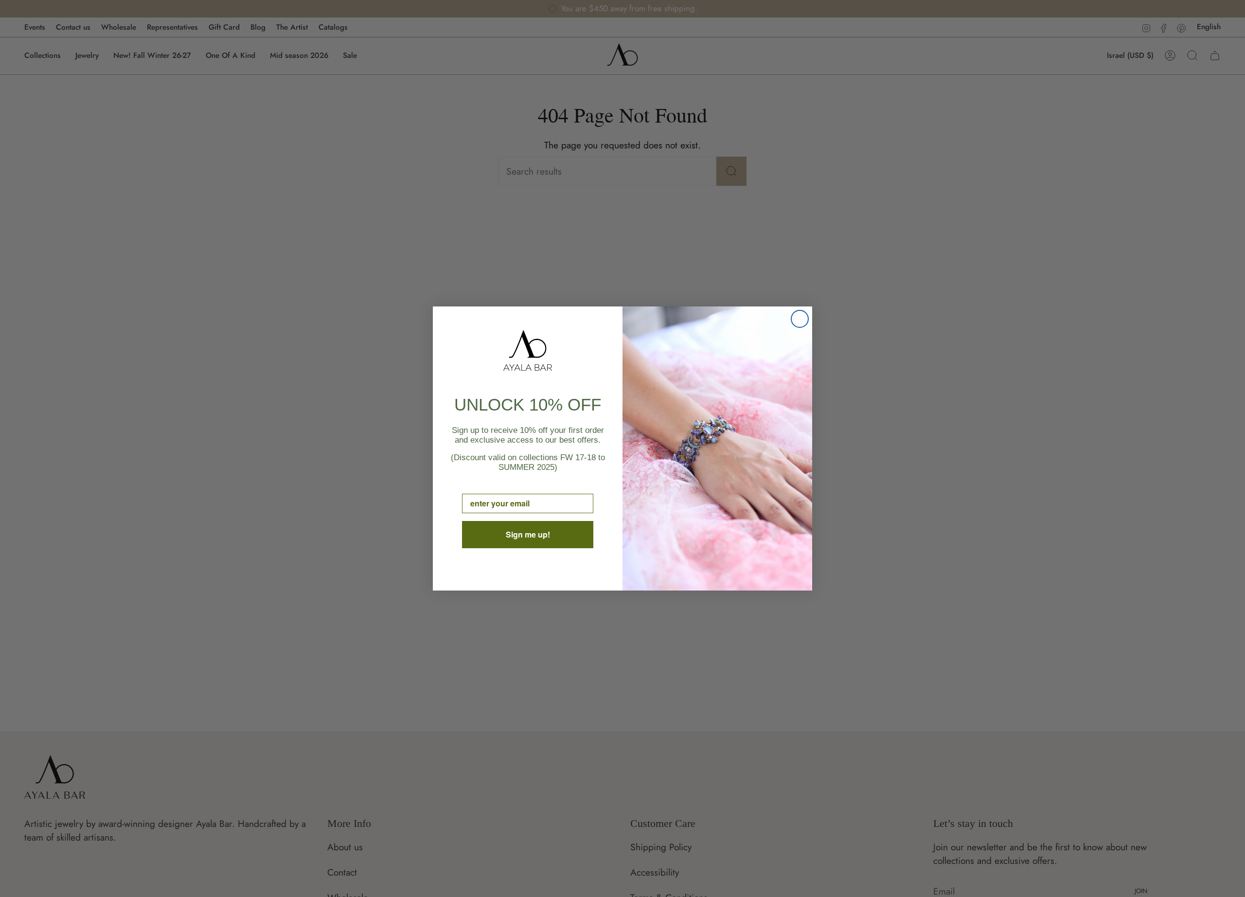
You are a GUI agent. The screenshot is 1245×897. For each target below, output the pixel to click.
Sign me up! (528, 534)
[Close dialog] (799, 318)
